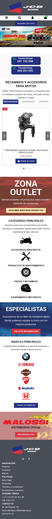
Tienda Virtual (25, 58)
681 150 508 (25, 61)
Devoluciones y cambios (12, 490)
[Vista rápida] (30, 147)
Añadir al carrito (28, 161)
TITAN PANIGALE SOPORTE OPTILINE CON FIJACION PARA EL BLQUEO (26, 151)
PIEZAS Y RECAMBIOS (26, 281)
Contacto (6, 470)
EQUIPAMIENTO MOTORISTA (26, 297)
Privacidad (6, 483)
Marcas (5, 473)
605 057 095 (25, 70)
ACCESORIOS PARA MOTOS (26, 249)
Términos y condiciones (12, 487)
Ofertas (43, 101)
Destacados (11, 101)
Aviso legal (6, 480)
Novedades (28, 101)
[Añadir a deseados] (22, 147)
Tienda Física (25, 68)
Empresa (6, 466)
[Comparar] (26, 147)
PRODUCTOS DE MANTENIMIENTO (26, 265)
